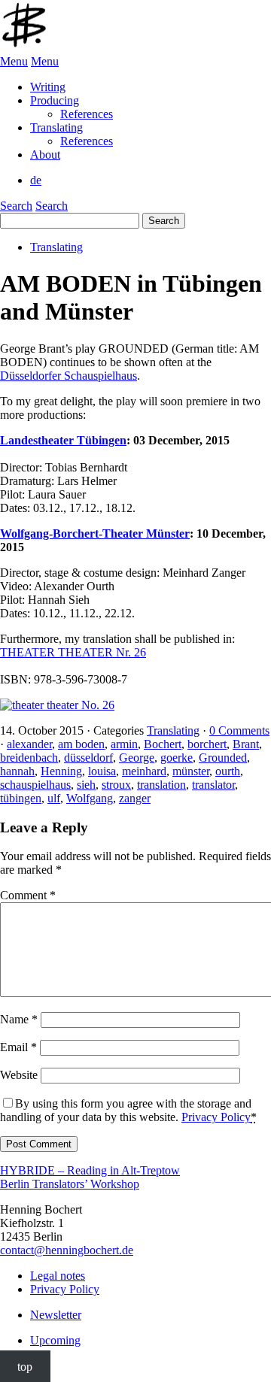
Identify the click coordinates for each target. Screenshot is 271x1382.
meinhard (144, 771)
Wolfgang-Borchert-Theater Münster (95, 533)
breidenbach (29, 757)
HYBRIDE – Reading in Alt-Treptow (90, 1170)
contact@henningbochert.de (66, 1250)
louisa (102, 771)
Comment (28, 895)
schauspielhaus (35, 784)
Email (18, 1047)
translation (161, 784)
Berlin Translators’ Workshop (69, 1183)
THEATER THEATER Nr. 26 (73, 652)
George (136, 757)
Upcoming (55, 1340)
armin (124, 744)
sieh (86, 784)
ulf (53, 798)
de (35, 180)
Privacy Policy (216, 1117)
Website (19, 1074)
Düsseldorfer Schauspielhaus (68, 375)
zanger (135, 798)
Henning (61, 771)
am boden (81, 744)
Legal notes (57, 1275)
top (24, 1365)
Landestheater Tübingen (63, 440)
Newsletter (55, 1314)
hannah (17, 771)
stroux (116, 784)
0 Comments (239, 730)
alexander (29, 744)
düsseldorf (88, 757)
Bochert (162, 744)
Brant (246, 744)
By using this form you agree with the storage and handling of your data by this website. (128, 1110)
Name (19, 1019)
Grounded (223, 757)
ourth (227, 771)
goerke (176, 757)
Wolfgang (89, 798)
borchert (207, 744)
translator (213, 784)
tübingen (20, 798)
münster (190, 771)
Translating (56, 247)
